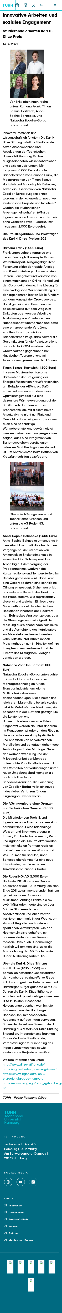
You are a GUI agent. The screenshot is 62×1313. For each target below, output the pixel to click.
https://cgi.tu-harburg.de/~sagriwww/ (29, 1069)
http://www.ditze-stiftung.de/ (24, 1064)
